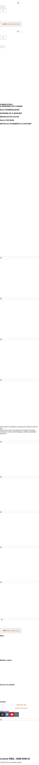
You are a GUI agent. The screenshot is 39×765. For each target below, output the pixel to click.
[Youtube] (11, 714)
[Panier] (3, 10)
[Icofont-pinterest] (16, 714)
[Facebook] (7, 714)
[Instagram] (2, 714)
